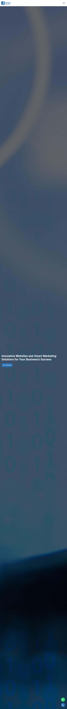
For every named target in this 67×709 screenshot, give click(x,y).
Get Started (7, 365)
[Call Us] (63, 705)
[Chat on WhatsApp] (63, 700)
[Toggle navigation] (64, 3)
